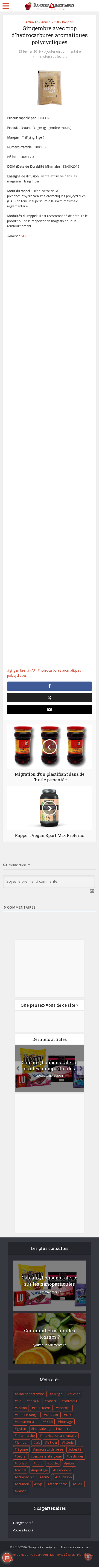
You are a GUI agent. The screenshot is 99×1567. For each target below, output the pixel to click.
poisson (23, 1463)
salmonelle (63, 1470)
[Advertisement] (50, 453)
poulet (54, 1463)
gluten (21, 1428)
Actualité (31, 22)
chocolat (64, 1408)
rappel (21, 1470)
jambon (22, 1442)
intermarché (26, 1435)
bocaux (34, 1401)
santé (46, 1477)
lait (37, 1442)
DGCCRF (26, 235)
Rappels (68, 22)
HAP (32, 670)
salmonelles (26, 1477)
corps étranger (28, 1414)
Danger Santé (23, 1523)
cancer (51, 1401)
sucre (79, 1484)
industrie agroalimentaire (51, 1428)
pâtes (70, 1463)
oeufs (21, 1456)
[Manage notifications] (88, 1557)
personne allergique (47, 1456)
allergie (57, 1394)
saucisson (64, 1477)
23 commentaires (49, 1292)
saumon (23, 1484)
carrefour (70, 1401)
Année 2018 (50, 22)
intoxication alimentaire (59, 1435)
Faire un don (39, 1554)
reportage (40, 1470)
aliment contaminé (31, 1394)
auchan (75, 1394)
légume (22, 1449)
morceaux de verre (49, 1449)
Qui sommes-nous (15, 1554)
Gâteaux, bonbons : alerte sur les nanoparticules (49, 1065)
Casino (22, 1408)
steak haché (59, 1484)
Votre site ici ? (23, 1530)
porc (39, 1463)
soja (39, 1484)
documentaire (27, 1421)
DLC (69, 1414)
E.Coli (49, 1421)
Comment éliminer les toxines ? (49, 1334)
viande (21, 1491)
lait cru (52, 1442)
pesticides (76, 1456)
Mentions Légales (62, 1554)
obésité (75, 1449)
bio (19, 1401)
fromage (66, 1421)
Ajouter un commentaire (62, 51)
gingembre (17, 670)
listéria (69, 1442)
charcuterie (42, 1408)
